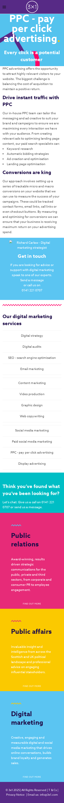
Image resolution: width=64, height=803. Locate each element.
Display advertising (32, 463)
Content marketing (32, 383)
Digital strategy (32, 335)
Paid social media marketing (32, 441)
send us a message (28, 507)
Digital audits (32, 346)
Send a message (32, 280)
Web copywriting (32, 416)
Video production (31, 394)
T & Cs (52, 790)
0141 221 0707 (32, 290)
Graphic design (32, 405)
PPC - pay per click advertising (32, 452)
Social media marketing (32, 430)
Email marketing (32, 369)
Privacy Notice (15, 795)
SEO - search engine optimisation (32, 358)
